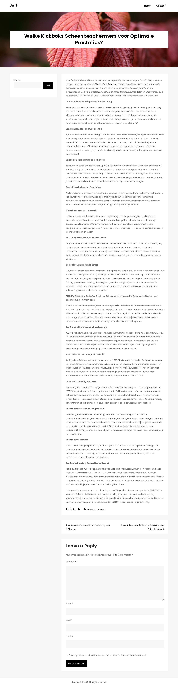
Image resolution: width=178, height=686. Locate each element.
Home (147, 5)
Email (69, 620)
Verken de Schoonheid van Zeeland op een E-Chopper (88, 527)
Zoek (48, 85)
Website (70, 636)
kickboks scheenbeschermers (106, 84)
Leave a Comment (96, 509)
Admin (72, 509)
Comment (71, 561)
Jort (13, 5)
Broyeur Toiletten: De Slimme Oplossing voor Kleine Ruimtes (142, 527)
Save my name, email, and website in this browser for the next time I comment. (108, 655)
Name (69, 603)
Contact (160, 5)
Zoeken (17, 80)
